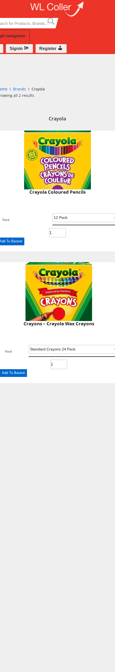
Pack (5, 220)
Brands (19, 88)
